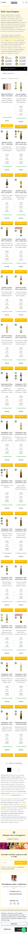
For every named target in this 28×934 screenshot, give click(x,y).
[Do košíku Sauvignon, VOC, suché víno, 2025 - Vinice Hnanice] (21, 706)
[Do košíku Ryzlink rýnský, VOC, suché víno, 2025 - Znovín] (21, 368)
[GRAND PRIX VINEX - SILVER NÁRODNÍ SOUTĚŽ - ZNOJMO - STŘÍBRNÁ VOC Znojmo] (7, 521)
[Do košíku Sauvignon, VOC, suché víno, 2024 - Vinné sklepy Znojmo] (7, 513)
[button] (23, 929)
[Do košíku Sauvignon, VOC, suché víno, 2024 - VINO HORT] (21, 513)
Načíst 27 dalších (15, 763)
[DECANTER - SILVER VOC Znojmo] (21, 715)
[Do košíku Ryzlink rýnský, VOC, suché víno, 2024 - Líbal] (21, 223)
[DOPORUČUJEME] (14, 73)
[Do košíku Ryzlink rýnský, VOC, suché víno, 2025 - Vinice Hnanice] (7, 368)
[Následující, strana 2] (14, 770)
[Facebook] (11, 903)
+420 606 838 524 (15, 894)
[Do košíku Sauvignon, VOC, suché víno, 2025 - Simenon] (21, 609)
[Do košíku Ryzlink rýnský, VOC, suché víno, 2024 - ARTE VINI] (7, 223)
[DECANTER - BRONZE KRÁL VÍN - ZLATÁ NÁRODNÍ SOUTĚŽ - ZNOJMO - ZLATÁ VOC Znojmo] (21, 135)
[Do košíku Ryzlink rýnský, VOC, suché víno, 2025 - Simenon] (7, 319)
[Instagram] (14, 903)
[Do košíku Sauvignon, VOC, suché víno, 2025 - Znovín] (7, 754)
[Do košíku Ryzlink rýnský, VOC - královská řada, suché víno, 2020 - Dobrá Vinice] (7, 174)
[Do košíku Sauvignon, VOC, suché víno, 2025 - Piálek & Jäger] (7, 609)
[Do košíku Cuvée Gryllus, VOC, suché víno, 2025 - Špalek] (21, 126)
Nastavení (14, 924)
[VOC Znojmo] (7, 135)
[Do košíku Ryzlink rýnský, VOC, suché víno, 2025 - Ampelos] (7, 271)
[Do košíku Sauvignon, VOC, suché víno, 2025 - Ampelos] (21, 561)
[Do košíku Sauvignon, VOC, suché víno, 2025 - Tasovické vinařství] (21, 658)
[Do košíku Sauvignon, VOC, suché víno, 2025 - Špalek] (7, 658)
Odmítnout (7, 929)
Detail (7, 125)
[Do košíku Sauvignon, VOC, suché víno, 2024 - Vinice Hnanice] (21, 464)
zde (8, 920)
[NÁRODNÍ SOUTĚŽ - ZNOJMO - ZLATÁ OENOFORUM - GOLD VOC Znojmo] (21, 376)
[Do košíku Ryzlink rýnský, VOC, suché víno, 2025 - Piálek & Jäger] (21, 271)
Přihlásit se (20, 862)
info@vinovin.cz (15, 891)
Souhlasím (21, 929)
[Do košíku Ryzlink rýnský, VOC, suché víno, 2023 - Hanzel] (21, 174)
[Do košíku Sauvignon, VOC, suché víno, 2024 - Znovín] (7, 561)
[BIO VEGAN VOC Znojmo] (21, 86)
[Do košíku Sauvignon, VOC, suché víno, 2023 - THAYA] (21, 416)
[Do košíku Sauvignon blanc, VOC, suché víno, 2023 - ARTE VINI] (7, 416)
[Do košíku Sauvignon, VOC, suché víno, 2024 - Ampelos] (7, 464)
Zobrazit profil (13, 839)
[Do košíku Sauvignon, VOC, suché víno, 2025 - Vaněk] (7, 706)
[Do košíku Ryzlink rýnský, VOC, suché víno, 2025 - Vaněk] (21, 319)
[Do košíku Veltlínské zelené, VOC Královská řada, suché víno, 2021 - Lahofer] (21, 754)
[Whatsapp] (18, 903)
